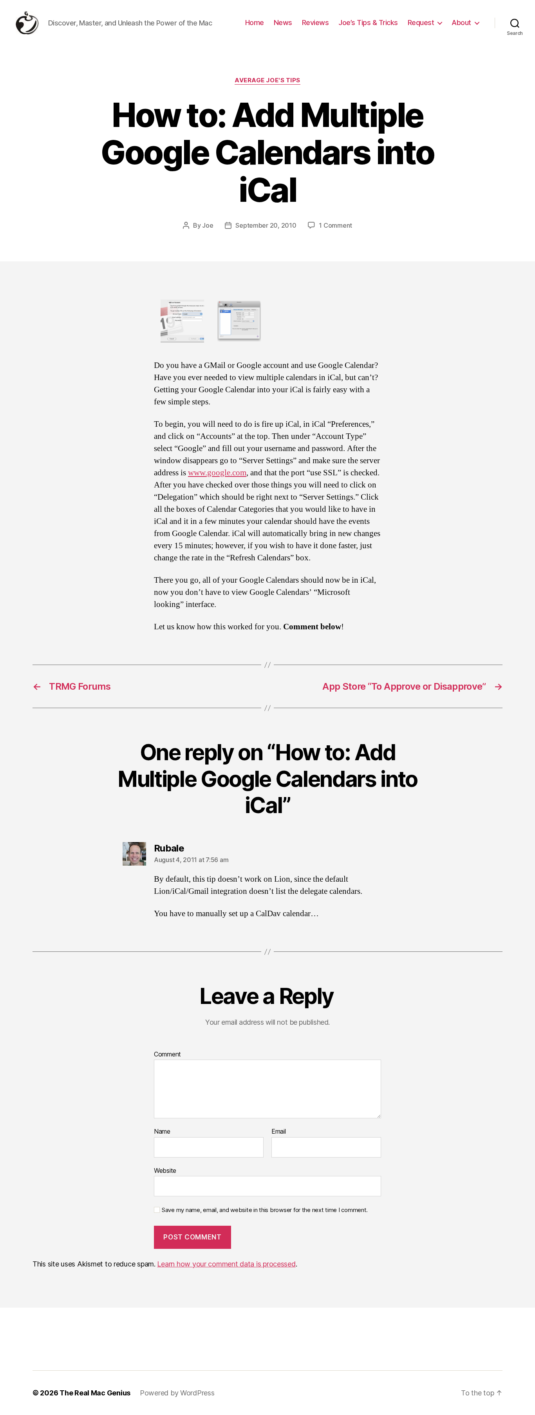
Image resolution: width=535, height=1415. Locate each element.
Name (162, 1131)
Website (165, 1170)
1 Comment (335, 225)
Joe (207, 225)
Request (421, 22)
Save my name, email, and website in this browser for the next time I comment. (265, 1210)
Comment (167, 1054)
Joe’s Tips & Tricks (368, 22)
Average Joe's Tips (267, 80)
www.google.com (217, 472)
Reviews (315, 22)
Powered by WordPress (177, 1393)
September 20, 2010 (265, 225)
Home (254, 22)
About (461, 22)
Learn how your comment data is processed (226, 1264)
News (283, 22)
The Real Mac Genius (95, 1393)
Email (278, 1131)
